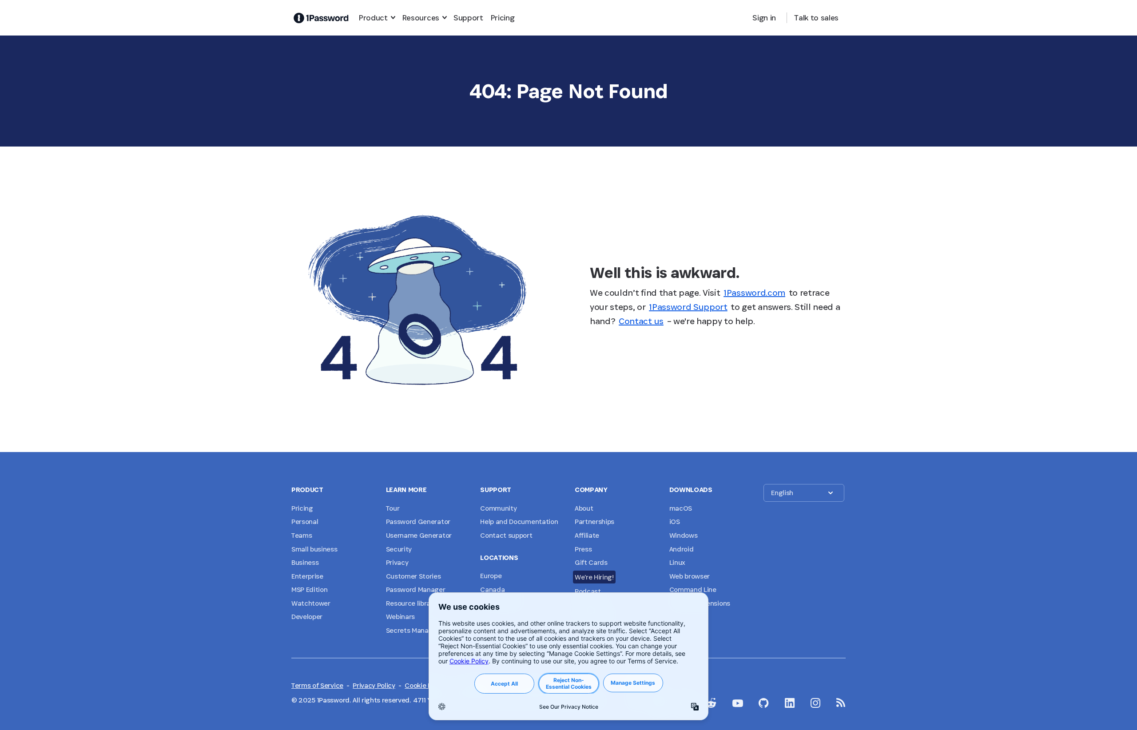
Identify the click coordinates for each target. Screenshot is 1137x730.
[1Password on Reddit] (711, 703)
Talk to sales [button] (816, 17)
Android (681, 549)
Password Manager (415, 589)
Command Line (692, 589)
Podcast (588, 591)
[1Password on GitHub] (764, 703)
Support (468, 17)
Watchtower (310, 603)
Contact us (641, 321)
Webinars (400, 616)
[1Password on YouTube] (737, 703)
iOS (674, 521)
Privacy (397, 562)
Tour (393, 508)
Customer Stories (413, 576)
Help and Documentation (519, 521)
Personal (304, 521)
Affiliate (587, 535)
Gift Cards (591, 562)
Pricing (502, 17)
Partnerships (594, 521)
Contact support (506, 535)
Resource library (411, 603)
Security (399, 549)
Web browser (689, 576)
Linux (677, 562)
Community (498, 508)
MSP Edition (309, 589)
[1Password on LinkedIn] (790, 703)
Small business (314, 549)
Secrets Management (419, 630)
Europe (490, 575)
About (584, 508)
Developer (306, 616)
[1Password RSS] (841, 702)
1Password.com (754, 292)
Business (304, 562)
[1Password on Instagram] (815, 703)
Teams (301, 535)
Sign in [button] (764, 17)
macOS (680, 508)
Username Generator (419, 535)
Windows (683, 535)
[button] (803, 493)
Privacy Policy (374, 685)
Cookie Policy (425, 685)
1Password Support (688, 307)
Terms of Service (317, 685)
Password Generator (418, 521)
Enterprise (307, 576)
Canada (492, 589)
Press (583, 549)
